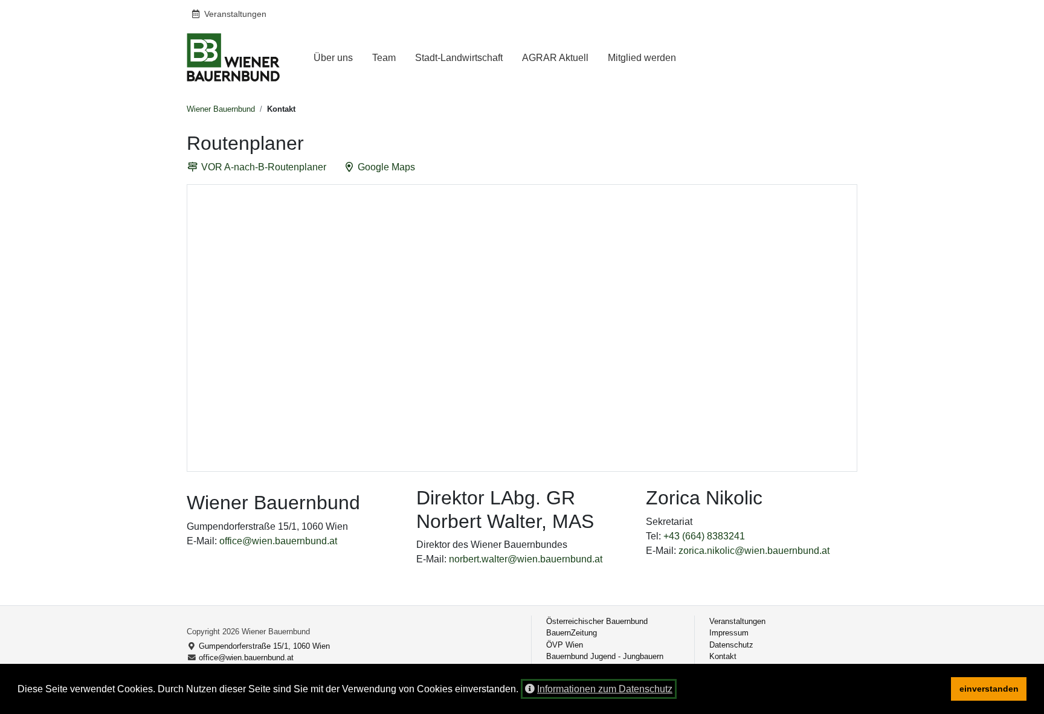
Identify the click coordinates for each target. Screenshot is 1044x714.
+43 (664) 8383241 (704, 536)
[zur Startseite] (233, 57)
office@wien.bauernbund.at (278, 541)
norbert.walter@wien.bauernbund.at (525, 559)
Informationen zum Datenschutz (604, 689)
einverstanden (989, 688)
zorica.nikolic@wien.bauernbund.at (754, 550)
